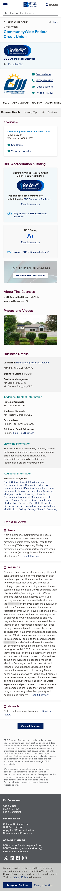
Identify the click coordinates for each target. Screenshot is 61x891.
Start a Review (11, 809)
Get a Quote (20, 103)
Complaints (53, 103)
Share (55, 22)
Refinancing (50, 509)
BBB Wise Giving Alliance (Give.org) (22, 848)
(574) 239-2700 (44, 80)
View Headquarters (21, 151)
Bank (51, 488)
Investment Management (31, 497)
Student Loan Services (16, 503)
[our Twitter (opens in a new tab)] (5, 859)
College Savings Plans (31, 509)
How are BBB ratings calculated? (31, 252)
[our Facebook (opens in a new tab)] (18, 859)
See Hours (17, 144)
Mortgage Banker (13, 494)
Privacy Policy (20, 877)
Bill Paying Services (14, 506)
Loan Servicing (45, 491)
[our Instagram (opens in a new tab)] (24, 859)
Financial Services (29, 482)
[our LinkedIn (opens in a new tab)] (11, 859)
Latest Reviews (49, 112)
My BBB (53, 4)
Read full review (31, 556)
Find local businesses (21, 13)
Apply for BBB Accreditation (18, 830)
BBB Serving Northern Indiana (32, 362)
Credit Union (11, 482)
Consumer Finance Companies (20, 485)
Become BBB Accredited (30, 275)
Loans (43, 482)
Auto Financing (34, 506)
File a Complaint (12, 812)
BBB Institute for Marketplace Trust (22, 845)
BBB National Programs (15, 851)
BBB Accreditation (13, 827)
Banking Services (20, 500)
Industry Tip (30, 112)
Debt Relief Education (41, 503)
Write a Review (44, 92)
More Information (30, 204)
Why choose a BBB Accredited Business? (30, 215)
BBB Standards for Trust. (37, 199)
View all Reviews (30, 726)
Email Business (44, 86)
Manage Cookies (43, 885)
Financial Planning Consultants (30, 488)
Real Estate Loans (41, 500)
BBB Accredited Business (19, 59)
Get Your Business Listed (16, 824)
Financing (29, 494)
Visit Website (43, 74)
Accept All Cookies (17, 885)
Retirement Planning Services (20, 491)
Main (6, 103)
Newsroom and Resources (17, 833)
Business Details (10, 112)
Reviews (37, 103)
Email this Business (23, 433)
